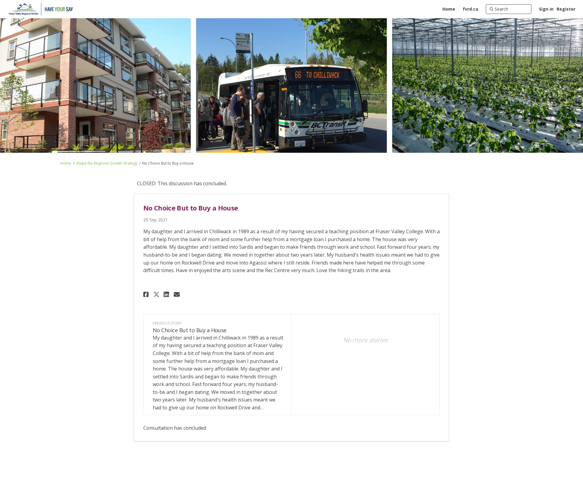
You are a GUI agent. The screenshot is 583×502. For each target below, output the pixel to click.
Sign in (546, 9)
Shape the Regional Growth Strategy (106, 163)
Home (65, 163)
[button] (146, 294)
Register (566, 9)
